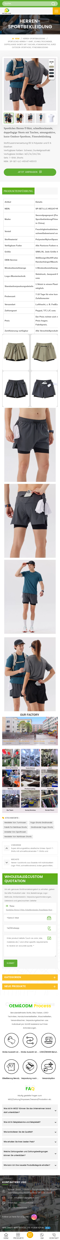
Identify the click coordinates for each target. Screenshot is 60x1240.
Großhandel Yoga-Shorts (42, 827)
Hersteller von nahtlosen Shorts (17, 836)
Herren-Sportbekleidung (34, 38)
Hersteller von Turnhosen (15, 822)
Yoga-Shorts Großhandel (41, 822)
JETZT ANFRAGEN (28, 172)
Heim (16, 38)
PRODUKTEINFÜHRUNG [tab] (18, 191)
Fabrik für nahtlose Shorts (15, 827)
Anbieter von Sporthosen (15, 832)
